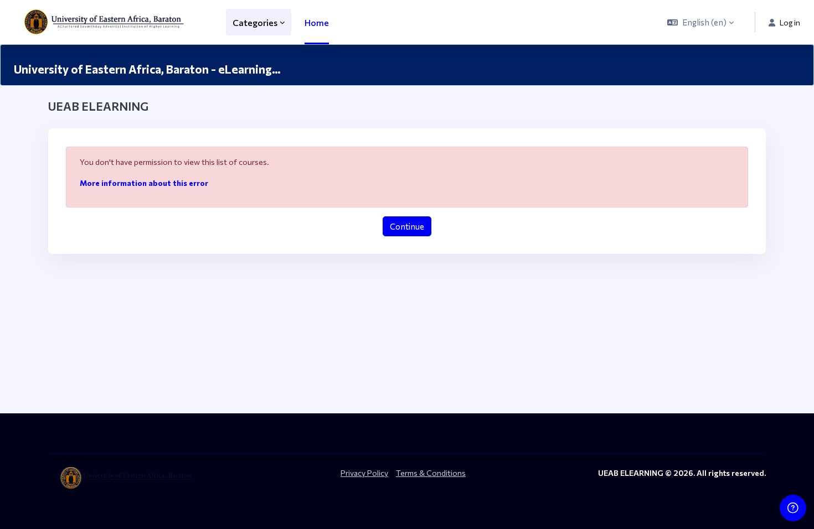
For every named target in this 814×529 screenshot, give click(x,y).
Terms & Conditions (431, 473)
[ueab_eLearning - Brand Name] (106, 22)
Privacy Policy (364, 473)
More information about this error (144, 183)
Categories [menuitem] (255, 22)
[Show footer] (793, 508)
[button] (700, 22)
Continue (407, 226)
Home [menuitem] (317, 22)
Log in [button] (790, 22)
